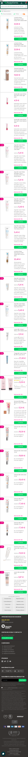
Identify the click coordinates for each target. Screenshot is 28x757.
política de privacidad (13, 687)
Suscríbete (22, 680)
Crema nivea (7, 604)
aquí (2, 710)
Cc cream (8, 607)
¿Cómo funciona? (7, 648)
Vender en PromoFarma (9, 653)
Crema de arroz (7, 598)
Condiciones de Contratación (14, 751)
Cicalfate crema (20, 601)
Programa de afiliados (8, 651)
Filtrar (17, 14)
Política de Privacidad (14, 748)
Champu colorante (20, 610)
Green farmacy (8, 610)
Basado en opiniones (7, 622)
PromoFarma (17, 754)
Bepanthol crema (20, 598)
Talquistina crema (20, 604)
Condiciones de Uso (14, 750)
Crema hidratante (7, 601)
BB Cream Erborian (20, 607)
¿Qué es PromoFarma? (9, 646)
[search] (26, 6)
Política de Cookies (14, 753)
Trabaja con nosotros (8, 649)
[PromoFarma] (11, 3)
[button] (21, 3)
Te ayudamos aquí (7, 638)
